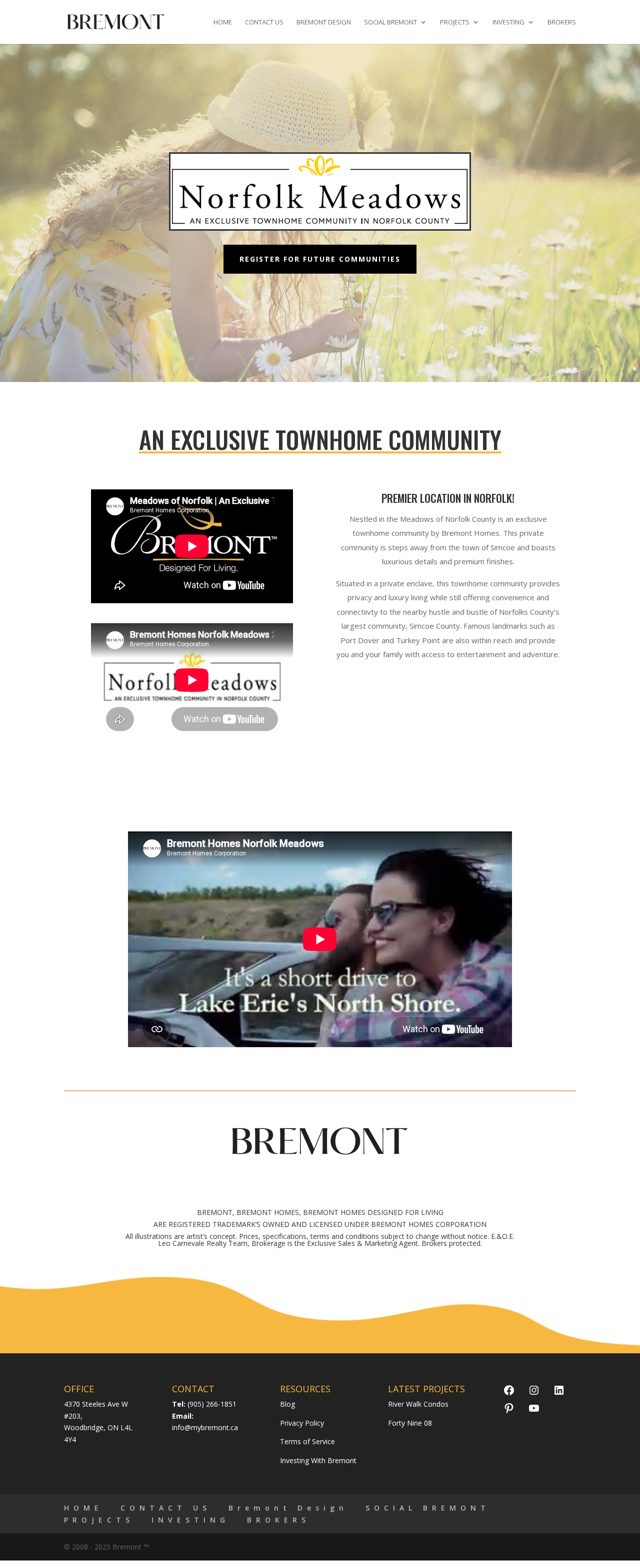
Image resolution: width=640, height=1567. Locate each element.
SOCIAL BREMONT (390, 22)
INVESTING (508, 22)
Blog (287, 1404)
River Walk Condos (418, 1404)
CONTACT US (264, 22)
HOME (223, 22)
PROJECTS (455, 22)
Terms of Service (307, 1441)
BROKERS (562, 22)
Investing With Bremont (318, 1460)
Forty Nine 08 (410, 1423)
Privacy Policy (302, 1423)
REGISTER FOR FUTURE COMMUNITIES (320, 259)
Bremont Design (323, 22)
